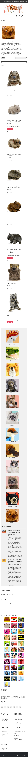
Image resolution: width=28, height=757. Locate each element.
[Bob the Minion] (14, 678)
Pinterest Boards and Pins (14, 707)
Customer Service (18, 719)
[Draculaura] (7, 661)
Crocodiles (12, 360)
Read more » (5, 698)
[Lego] (14, 619)
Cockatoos (12, 344)
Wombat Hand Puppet (11, 283)
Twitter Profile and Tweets (8, 707)
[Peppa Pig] (14, 661)
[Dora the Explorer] (14, 649)
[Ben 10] (7, 643)
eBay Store (11, 707)
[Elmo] (21, 661)
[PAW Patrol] (21, 625)
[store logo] (7, 9)
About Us (17, 718)
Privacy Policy (18, 722)
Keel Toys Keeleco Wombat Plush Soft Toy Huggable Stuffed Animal (14, 121)
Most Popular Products (7, 720)
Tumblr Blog (17, 707)
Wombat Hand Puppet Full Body (14, 90)
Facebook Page (5, 707)
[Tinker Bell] (21, 643)
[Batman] (21, 637)
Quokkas (12, 490)
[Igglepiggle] (21, 678)
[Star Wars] (7, 678)
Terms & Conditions (19, 723)
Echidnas (12, 392)
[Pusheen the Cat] (7, 625)
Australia (4, 749)
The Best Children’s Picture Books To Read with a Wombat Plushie (15, 561)
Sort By (13, 57)
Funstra (8, 752)
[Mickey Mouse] (14, 655)
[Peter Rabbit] (7, 637)
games (4, 693)
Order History (5, 733)
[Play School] (21, 631)
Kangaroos (12, 409)
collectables (10, 693)
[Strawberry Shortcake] (14, 625)
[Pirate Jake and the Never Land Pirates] (7, 655)
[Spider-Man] (14, 667)
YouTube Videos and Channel (2, 707)
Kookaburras (12, 441)
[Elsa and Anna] (21, 649)
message (20, 739)
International (4, 748)
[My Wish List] (19, 16)
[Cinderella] (7, 649)
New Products (5, 719)
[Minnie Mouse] (21, 655)
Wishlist (3, 734)
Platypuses (12, 457)
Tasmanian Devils (12, 506)
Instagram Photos (20, 707)
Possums (12, 474)
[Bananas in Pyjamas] (7, 684)
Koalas (12, 425)
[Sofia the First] (7, 667)
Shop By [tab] (3, 58)
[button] (8, 97)
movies (22, 695)
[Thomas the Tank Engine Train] (7, 673)
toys (1, 693)
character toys (7, 695)
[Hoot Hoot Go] (14, 631)
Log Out (3, 735)
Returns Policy (18, 720)
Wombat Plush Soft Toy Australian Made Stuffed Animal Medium (14, 186)
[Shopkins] (7, 631)
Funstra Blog (4, 718)
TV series (12, 696)
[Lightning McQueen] (14, 643)
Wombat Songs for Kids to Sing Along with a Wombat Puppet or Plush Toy (14, 532)
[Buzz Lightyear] (14, 673)
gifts (6, 693)
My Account (4, 731)
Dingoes (12, 376)
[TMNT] (21, 667)
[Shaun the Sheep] (21, 619)
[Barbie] (14, 637)
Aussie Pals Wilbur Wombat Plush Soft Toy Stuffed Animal (14, 218)
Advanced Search (5, 722)
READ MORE (14, 558)
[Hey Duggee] (7, 619)
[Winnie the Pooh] (21, 673)
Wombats (12, 522)
